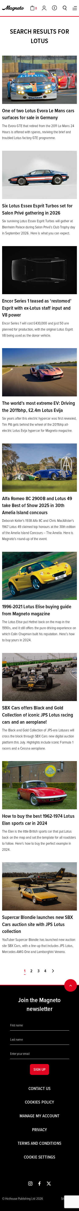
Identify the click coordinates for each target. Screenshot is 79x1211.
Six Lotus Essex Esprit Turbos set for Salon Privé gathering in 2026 (37, 209)
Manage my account (39, 1116)
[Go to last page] (53, 971)
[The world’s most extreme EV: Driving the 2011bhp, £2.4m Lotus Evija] (39, 372)
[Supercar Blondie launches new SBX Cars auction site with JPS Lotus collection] (39, 886)
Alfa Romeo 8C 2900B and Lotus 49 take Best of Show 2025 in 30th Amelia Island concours (37, 505)
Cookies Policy (39, 1102)
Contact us (39, 1088)
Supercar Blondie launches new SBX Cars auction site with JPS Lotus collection (37, 924)
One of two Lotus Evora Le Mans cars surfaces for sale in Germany (38, 114)
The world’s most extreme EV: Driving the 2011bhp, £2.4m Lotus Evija (38, 406)
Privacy (39, 1130)
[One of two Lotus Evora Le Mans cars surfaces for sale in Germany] (39, 79)
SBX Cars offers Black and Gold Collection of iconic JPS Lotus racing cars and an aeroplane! (37, 714)
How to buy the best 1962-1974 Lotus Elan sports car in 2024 (38, 819)
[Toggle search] (65, 8)
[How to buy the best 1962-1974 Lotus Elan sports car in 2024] (39, 785)
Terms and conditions (39, 1143)
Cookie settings (39, 1157)
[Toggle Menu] (74, 8)
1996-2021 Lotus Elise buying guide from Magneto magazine (36, 610)
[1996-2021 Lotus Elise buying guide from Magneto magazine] (39, 575)
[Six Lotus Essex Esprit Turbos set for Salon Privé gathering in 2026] (39, 174)
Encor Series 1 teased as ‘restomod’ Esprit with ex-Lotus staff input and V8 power (36, 307)
